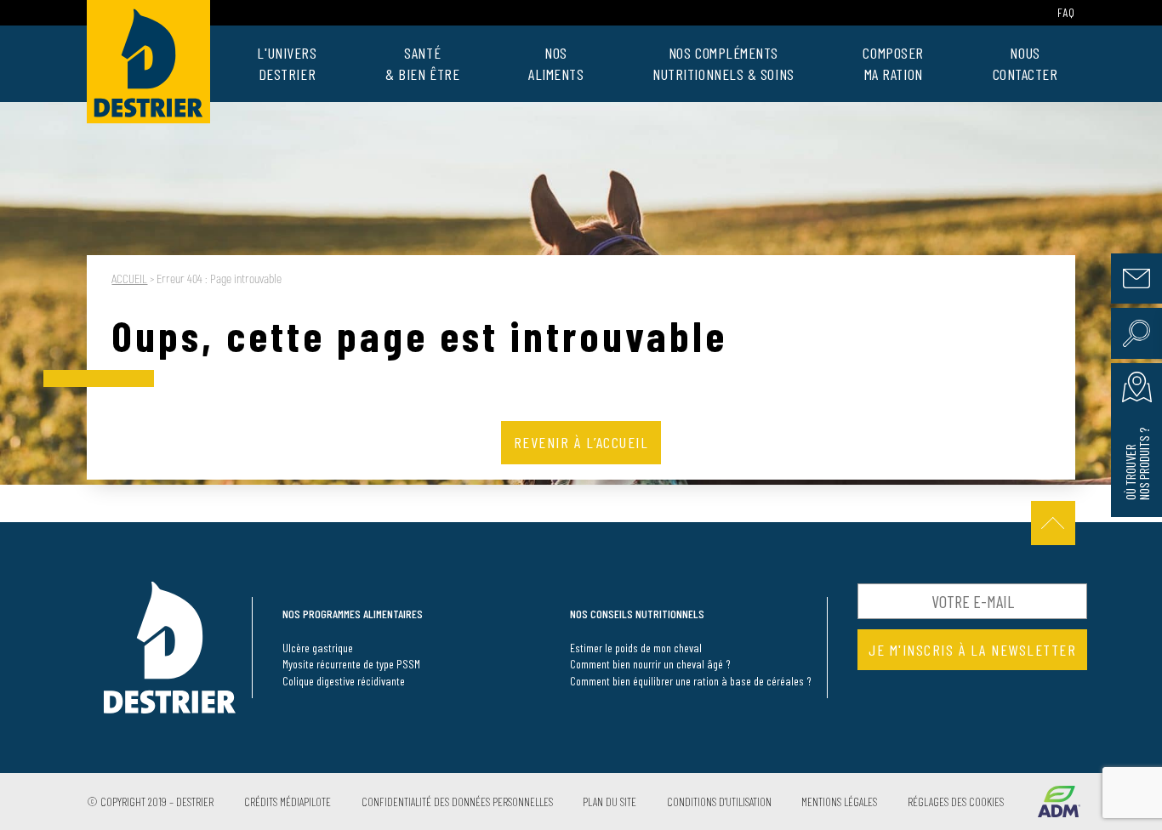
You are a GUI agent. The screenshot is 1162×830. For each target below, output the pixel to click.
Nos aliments (556, 63)
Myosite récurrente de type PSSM (351, 664)
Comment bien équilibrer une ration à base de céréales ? (691, 681)
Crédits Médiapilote (287, 801)
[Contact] (1136, 278)
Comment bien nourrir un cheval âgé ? (650, 664)
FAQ (1066, 12)
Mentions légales (839, 801)
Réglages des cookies (956, 801)
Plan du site (609, 801)
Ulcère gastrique (317, 647)
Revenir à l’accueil (581, 442)
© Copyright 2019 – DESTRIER (150, 801)
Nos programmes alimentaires (352, 613)
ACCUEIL (129, 279)
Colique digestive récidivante (343, 681)
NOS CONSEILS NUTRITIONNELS (637, 613)
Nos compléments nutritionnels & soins (723, 63)
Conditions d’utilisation (719, 801)
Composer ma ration (893, 63)
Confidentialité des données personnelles (457, 801)
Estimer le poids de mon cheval (636, 647)
